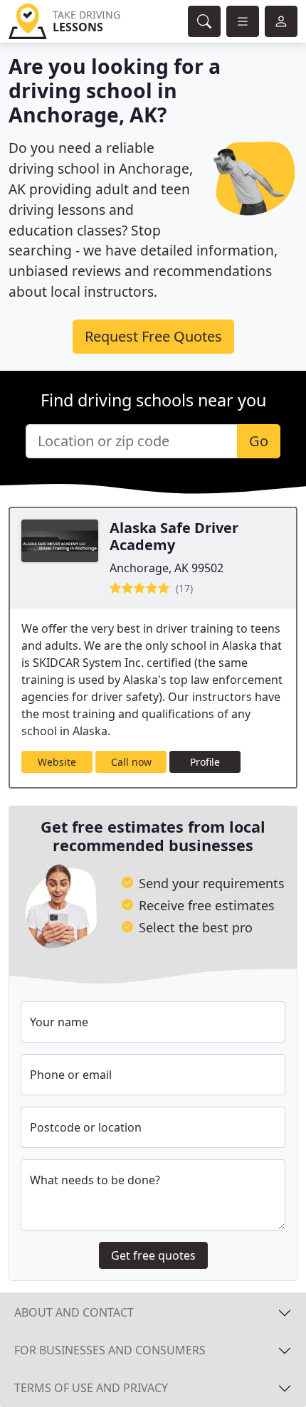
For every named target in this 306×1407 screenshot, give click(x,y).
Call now (131, 762)
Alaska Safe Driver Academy (174, 536)
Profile (205, 762)
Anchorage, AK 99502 (166, 568)
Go (258, 440)
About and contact (74, 1312)
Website (57, 762)
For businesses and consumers (110, 1350)
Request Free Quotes (153, 336)
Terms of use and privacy (91, 1388)
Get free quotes (153, 1255)
